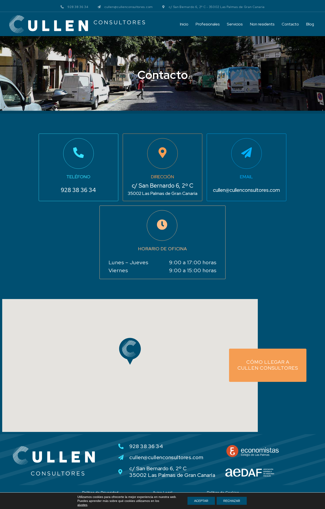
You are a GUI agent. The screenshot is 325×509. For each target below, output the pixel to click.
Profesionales (207, 24)
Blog (310, 24)
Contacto (290, 24)
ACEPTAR (201, 501)
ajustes (82, 505)
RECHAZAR (231, 501)
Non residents (262, 24)
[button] (130, 351)
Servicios (235, 24)
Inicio (184, 24)
